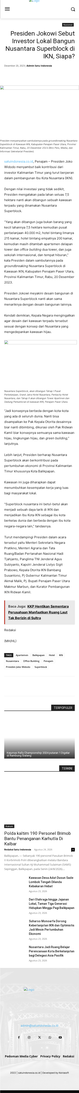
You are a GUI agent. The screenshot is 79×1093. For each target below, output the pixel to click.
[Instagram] (29, 1037)
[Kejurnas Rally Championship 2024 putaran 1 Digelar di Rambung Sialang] (39, 737)
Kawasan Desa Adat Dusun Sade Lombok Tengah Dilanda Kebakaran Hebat (51, 882)
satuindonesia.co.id (18, 161)
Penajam (48, 661)
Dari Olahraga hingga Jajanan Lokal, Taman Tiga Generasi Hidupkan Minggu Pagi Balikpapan (51, 904)
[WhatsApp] (51, 75)
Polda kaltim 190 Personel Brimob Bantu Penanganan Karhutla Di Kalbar (37, 838)
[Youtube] (60, 1037)
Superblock (41, 666)
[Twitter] (31, 75)
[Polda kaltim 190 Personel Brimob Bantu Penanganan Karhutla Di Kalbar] (39, 802)
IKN (61, 655)
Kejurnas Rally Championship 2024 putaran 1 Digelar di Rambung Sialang (38, 754)
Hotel (52, 655)
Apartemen (22, 655)
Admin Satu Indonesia (39, 65)
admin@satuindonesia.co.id (39, 1025)
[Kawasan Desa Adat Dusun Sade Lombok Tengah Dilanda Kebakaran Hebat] (14, 883)
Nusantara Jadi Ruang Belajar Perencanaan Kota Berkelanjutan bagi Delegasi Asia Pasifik (51, 951)
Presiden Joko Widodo (18, 666)
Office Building (31, 661)
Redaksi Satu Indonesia (17, 849)
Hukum (9, 826)
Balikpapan (38, 655)
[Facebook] (21, 75)
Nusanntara (12, 661)
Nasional (67, 24)
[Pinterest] (41, 75)
